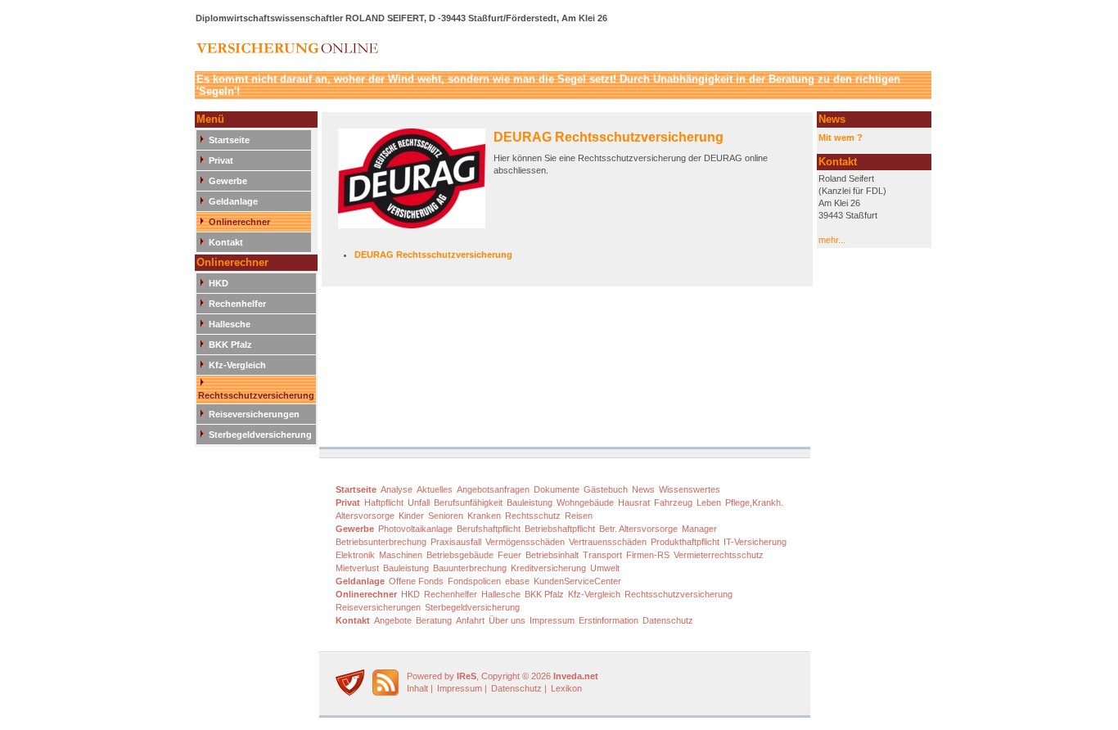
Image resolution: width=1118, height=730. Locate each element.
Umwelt (605, 568)
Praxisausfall (456, 542)
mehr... (831, 240)
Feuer (509, 555)
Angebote (393, 620)
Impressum (552, 620)
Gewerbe (228, 181)
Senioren (445, 515)
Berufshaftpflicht (489, 529)
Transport (602, 555)
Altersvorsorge (365, 515)
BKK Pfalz (230, 344)
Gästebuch (606, 489)
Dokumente (556, 489)
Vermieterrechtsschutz (719, 555)
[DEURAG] (416, 184)
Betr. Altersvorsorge (638, 529)
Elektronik (355, 555)
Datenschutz (667, 620)
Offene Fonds (416, 581)
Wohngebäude (585, 502)
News (643, 489)
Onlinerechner (239, 222)
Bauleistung (529, 502)
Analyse (396, 489)
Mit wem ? (840, 137)
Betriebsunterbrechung (381, 542)
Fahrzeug (673, 502)
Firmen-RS (647, 555)
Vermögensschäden (525, 542)
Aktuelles (435, 489)
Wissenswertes (689, 489)
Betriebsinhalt (552, 555)
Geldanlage (233, 201)
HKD (218, 283)
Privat (221, 160)
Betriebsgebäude (460, 555)
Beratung (434, 620)
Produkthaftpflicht (685, 542)
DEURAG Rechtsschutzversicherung (609, 137)
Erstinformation (608, 620)
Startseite (229, 140)
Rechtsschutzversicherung (256, 395)
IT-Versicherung (755, 542)
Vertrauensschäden (608, 542)
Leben (708, 502)
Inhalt (417, 688)
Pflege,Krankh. (754, 502)
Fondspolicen (474, 581)
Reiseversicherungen (254, 414)
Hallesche (229, 324)
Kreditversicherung (548, 568)
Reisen (579, 515)
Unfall (419, 502)
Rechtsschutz (533, 515)
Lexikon (566, 688)
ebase (517, 581)
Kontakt (226, 242)
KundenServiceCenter (577, 581)
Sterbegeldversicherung (260, 434)
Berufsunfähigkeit (468, 502)
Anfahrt (470, 620)
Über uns (507, 620)
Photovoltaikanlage (415, 529)
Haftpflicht (383, 502)
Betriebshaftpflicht (560, 529)
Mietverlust (357, 568)
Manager (699, 529)
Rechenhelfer (237, 304)
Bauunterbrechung (470, 568)
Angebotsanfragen (493, 489)
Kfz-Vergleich (237, 365)
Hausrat (634, 502)
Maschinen (400, 555)
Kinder (411, 515)
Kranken (484, 515)
